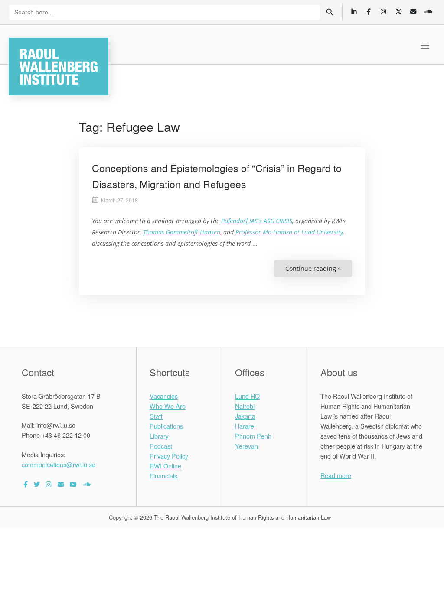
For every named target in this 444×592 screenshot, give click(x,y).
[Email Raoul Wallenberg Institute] (61, 483)
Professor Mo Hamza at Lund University (289, 232)
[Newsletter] (413, 11)
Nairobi (245, 405)
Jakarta (245, 415)
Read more (335, 475)
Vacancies (164, 395)
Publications (166, 425)
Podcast (161, 445)
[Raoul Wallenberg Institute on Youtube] (73, 483)
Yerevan (246, 445)
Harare (244, 425)
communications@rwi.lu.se (58, 464)
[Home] (58, 65)
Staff (156, 415)
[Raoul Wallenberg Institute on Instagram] (49, 483)
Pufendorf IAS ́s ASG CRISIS (256, 221)
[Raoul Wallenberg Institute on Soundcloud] (87, 483)
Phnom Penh (253, 435)
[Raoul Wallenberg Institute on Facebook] (26, 483)
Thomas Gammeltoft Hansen (181, 232)
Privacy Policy (169, 455)
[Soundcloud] (428, 11)
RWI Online (165, 465)
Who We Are (168, 405)
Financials (163, 475)
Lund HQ (247, 395)
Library (159, 435)
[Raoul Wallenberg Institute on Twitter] (37, 483)
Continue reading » (318, 271)
